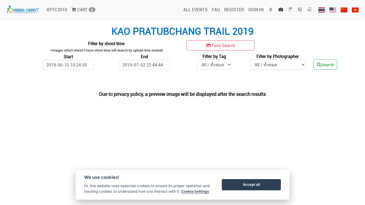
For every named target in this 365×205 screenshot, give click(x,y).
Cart (84, 10)
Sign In (255, 10)
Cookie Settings (195, 191)
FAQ (216, 10)
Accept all (251, 184)
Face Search (223, 45)
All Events (195, 10)
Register (234, 10)
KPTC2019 (57, 10)
